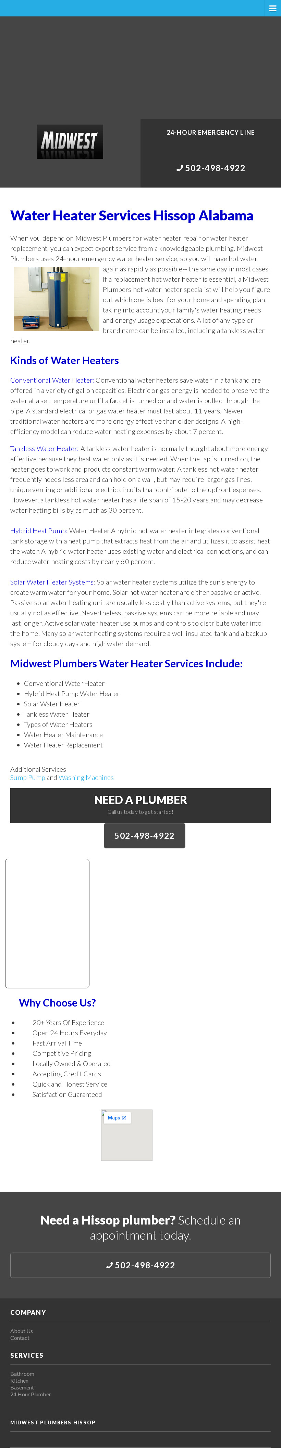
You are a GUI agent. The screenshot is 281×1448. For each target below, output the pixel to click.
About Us (21, 1331)
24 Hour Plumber (30, 1394)
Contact (19, 1337)
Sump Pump (27, 777)
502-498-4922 (144, 836)
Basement (22, 1387)
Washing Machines (86, 777)
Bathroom (22, 1373)
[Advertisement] (140, 68)
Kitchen (19, 1380)
